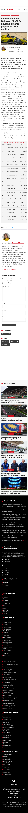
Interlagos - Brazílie (8, 675)
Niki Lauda (6, 722)
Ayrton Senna (6, 732)
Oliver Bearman (7, 640)
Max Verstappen (7, 629)
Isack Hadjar (6, 632)
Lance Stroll (6, 653)
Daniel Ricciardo (7, 754)
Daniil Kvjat (6, 767)
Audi (4, 608)
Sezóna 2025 (14, 341)
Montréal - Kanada (8, 690)
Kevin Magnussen (7, 774)
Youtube (7, 572)
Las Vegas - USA (7, 680)
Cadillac (5, 613)
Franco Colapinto (7, 639)
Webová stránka (7, 317)
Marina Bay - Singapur (9, 684)
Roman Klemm (11, 51)
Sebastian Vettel (7, 734)
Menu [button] (25, 9)
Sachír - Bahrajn (7, 667)
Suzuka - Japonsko (8, 677)
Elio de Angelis (7, 759)
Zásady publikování (14, 791)
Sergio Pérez (6, 657)
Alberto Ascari (6, 739)
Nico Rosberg (6, 724)
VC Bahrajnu (5, 344)
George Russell (7, 622)
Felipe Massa (6, 764)
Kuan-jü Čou (6, 772)
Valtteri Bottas (6, 655)
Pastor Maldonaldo (8, 766)
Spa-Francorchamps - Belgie (10, 698)
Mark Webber (6, 762)
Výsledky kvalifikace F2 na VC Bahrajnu (14, 142)
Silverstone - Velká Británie (10, 697)
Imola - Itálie (6, 674)
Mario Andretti (6, 729)
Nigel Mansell (6, 747)
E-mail (4, 310)
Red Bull (5, 602)
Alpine (5, 605)
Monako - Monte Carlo (8, 689)
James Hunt (6, 737)
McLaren (5, 600)
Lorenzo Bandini (7, 771)
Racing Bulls (6, 603)
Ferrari (5, 598)
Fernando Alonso (7, 650)
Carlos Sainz (6, 645)
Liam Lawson (6, 634)
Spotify (6, 574)
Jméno (5, 303)
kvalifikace (5, 341)
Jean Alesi (5, 756)
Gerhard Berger (7, 757)
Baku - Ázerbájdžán (8, 669)
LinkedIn (7, 570)
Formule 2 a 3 (15, 15)
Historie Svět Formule (14, 798)
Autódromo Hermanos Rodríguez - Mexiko (14, 666)
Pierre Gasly (6, 635)
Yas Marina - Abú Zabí (8, 700)
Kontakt (14, 787)
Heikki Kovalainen (8, 769)
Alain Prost (6, 730)
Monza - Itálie (6, 692)
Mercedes (5, 597)
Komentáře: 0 (20, 51)
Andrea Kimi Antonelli (8, 621)
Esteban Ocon (6, 648)
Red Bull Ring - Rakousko (9, 693)
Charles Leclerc (7, 627)
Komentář (5, 286)
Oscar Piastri (6, 630)
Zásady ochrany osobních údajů (14, 789)
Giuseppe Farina (7, 735)
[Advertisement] (14, 3)
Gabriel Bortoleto (7, 642)
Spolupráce (6, 585)
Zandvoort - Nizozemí (8, 702)
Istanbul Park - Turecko (9, 706)
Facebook (7, 559)
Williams (5, 610)
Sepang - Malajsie (7, 708)
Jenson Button (7, 740)
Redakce (5, 582)
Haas (4, 607)
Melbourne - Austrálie (8, 685)
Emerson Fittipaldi (8, 725)
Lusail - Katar (6, 682)
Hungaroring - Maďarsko (9, 679)
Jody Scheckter (7, 743)
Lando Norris (6, 625)
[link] (19, 9)
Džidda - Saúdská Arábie (9, 672)
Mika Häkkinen (7, 745)
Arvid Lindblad (7, 637)
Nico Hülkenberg (7, 643)
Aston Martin (6, 611)
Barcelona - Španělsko (9, 671)
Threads (7, 566)
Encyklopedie (6, 584)
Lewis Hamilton (7, 624)
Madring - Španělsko (8, 703)
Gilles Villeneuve (7, 761)
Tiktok (6, 568)
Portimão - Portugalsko (9, 705)
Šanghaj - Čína (7, 695)
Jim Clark (5, 742)
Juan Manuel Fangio (8, 727)
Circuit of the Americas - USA (10, 664)
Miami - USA (6, 687)
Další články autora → (9, 269)
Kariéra (14, 795)
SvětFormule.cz (5, 15)
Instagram (7, 561)
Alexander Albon (7, 647)
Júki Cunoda (6, 652)
